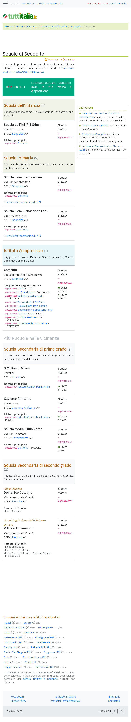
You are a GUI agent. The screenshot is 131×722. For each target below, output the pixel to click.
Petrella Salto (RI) (46, 647)
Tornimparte (20, 438)
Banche (123, 3)
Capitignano (16, 647)
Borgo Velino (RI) (19, 642)
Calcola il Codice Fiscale (95, 125)
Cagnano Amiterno (24, 407)
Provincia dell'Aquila (54, 26)
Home (9, 26)
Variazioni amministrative (65, 700)
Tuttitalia (15, 3)
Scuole (113, 3)
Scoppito (76, 26)
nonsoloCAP (28, 3)
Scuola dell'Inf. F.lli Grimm (32, 302)
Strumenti (114, 696)
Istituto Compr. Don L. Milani (34, 386)
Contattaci (114, 700)
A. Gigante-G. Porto (29, 317)
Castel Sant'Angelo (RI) (22, 652)
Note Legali (17, 696)
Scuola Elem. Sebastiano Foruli (35, 309)
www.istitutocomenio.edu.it (22, 202)
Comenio (23, 143)
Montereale (49, 642)
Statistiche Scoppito (94, 134)
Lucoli (21, 288)
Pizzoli (16, 377)
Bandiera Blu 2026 (97, 3)
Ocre (12, 657)
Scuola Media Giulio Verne (32, 323)
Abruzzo (31, 26)
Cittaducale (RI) (51, 667)
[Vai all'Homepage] (21, 16)
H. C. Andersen (26, 292)
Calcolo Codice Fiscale (49, 3)
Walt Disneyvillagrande (30, 296)
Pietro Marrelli (26, 313)
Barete (32, 622)
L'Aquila (17, 501)
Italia (19, 26)
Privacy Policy (18, 700)
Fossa (13, 662)
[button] (115, 711)
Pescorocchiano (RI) (40, 657)
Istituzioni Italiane (65, 696)
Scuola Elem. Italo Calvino (32, 306)
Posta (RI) (35, 662)
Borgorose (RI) (57, 652)
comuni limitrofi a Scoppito (40, 678)
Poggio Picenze (18, 667)
